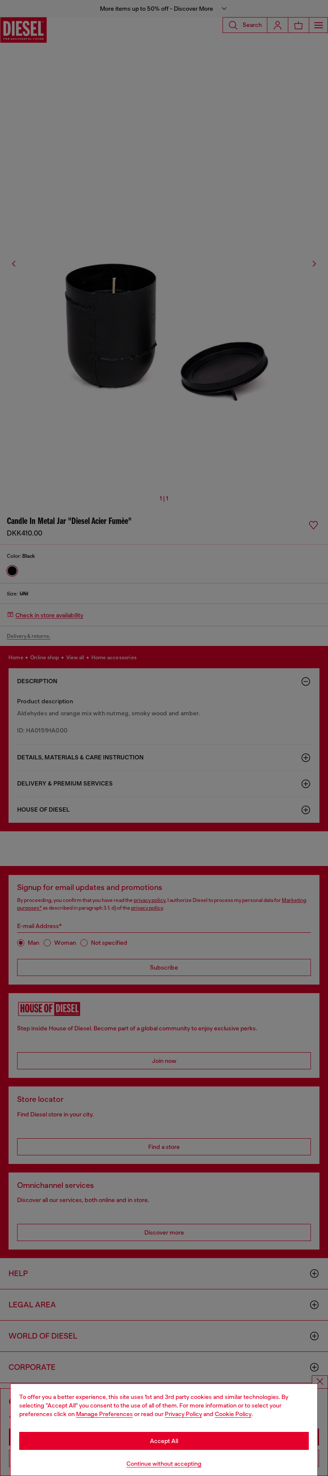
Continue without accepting (164, 1463)
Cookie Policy (233, 1414)
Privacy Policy (183, 1414)
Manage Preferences (104, 1414)
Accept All (164, 1440)
